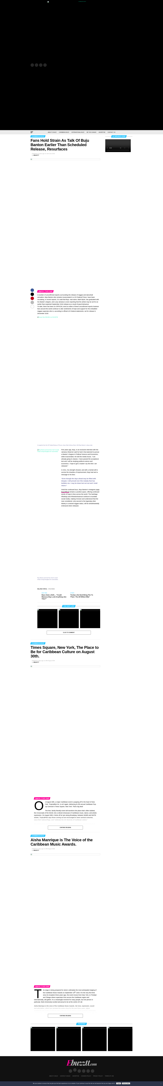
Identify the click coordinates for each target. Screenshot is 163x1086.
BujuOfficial (65, 492)
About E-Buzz (52, 132)
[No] (161, 1083)
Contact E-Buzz (65, 1076)
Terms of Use (109, 1076)
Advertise (102, 132)
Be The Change (91, 132)
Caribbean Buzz (64, 132)
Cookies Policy (86, 1076)
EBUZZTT (36, 155)
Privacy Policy (98, 1076)
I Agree (118, 1083)
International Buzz (77, 132)
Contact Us (111, 132)
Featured (52, 589)
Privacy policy (126, 1083)
